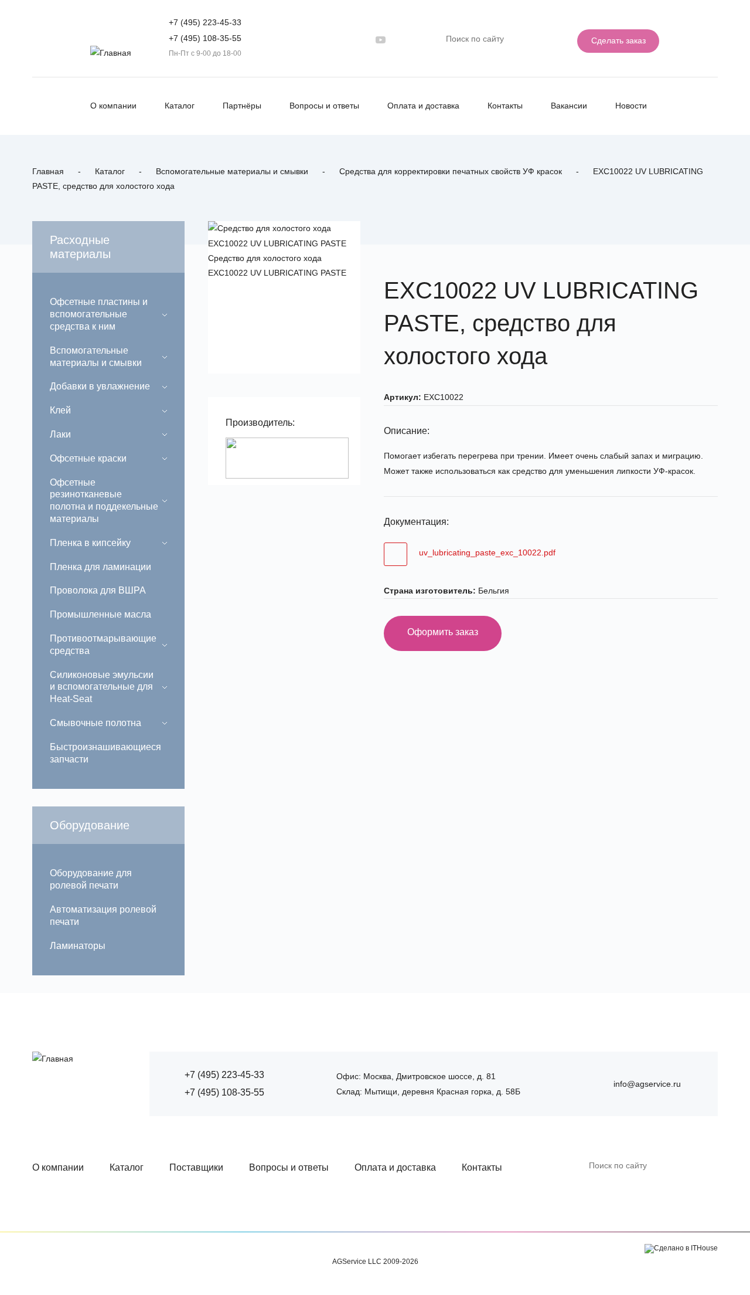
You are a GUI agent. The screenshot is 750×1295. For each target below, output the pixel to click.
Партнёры (242, 105)
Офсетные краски (88, 458)
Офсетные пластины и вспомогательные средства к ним (99, 314)
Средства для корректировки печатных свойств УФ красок (450, 171)
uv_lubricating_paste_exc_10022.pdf (487, 552)
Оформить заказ (442, 632)
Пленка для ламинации (100, 567)
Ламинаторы (77, 946)
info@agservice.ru (647, 1084)
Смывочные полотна (95, 723)
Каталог (180, 105)
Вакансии (569, 105)
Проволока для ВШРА (98, 590)
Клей (60, 410)
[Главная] (110, 53)
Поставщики (196, 1167)
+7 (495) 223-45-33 (205, 22)
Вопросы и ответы (324, 105)
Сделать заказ (618, 40)
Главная (48, 171)
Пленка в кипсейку (90, 543)
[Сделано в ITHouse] (681, 1248)
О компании (113, 105)
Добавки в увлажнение (100, 386)
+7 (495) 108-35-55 (205, 38)
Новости (631, 105)
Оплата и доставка (423, 105)
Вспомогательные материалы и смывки (232, 171)
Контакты (505, 105)
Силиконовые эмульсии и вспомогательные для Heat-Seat (102, 687)
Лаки (60, 434)
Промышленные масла (100, 614)
